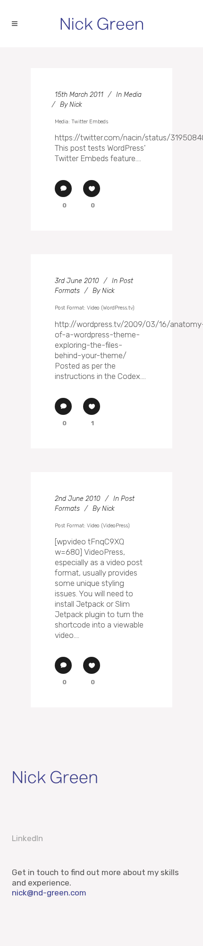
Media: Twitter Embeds (81, 122)
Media (133, 95)
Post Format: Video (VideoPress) (92, 526)
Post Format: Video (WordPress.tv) (95, 308)
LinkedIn (27, 838)
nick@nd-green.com (49, 892)
